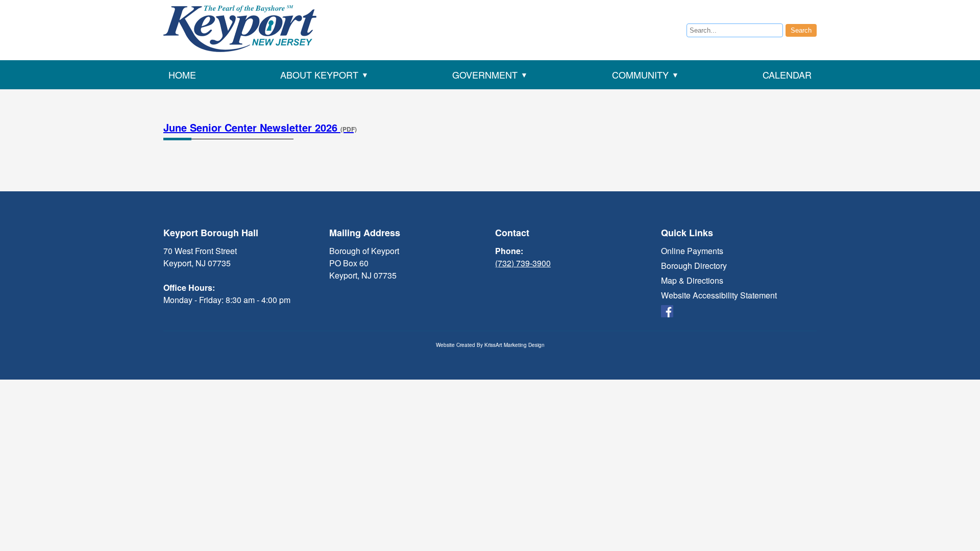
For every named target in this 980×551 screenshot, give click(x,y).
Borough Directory (694, 265)
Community (640, 74)
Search (801, 30)
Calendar (787, 74)
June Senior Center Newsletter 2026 (260, 127)
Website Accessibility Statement (719, 295)
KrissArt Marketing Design (514, 344)
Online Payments (692, 251)
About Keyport (319, 74)
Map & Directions (692, 280)
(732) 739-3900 (523, 263)
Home (182, 74)
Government (485, 74)
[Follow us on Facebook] (667, 310)
